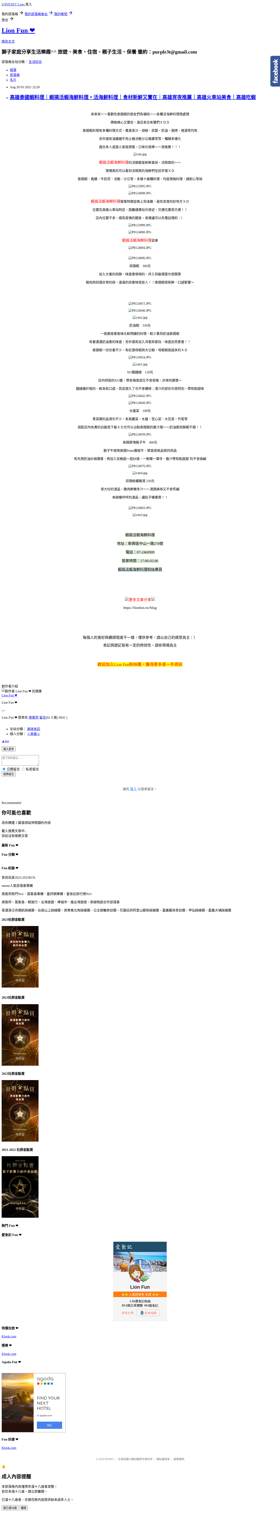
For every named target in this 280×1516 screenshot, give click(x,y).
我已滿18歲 (10, 1507)
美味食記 (33, 729)
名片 (13, 80)
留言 (42, 717)
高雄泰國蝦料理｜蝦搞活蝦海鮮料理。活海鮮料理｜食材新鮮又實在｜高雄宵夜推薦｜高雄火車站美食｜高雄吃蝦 (133, 97)
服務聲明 (179, 1459)
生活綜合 (35, 62)
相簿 (13, 70)
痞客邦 (34, 717)
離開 (23, 1507)
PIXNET (109, 1459)
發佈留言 (8, 774)
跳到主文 (8, 41)
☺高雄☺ (33, 734)
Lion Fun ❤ (18, 30)
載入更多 (8, 749)
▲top (5, 741)
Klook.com (9, 1336)
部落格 (15, 75)
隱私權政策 (163, 1459)
